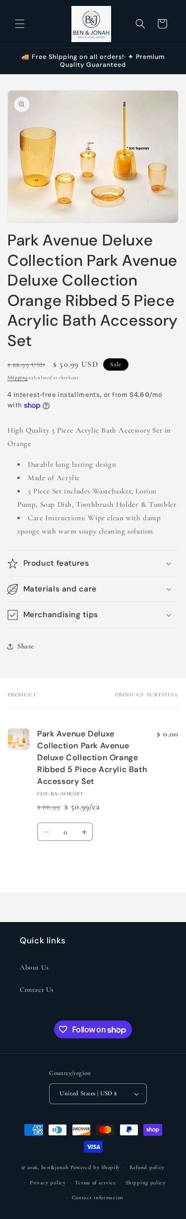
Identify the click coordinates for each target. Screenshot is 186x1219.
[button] (20, 24)
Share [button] (25, 646)
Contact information (98, 1197)
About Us (34, 967)
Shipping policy (145, 1182)
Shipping (17, 378)
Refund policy (147, 1167)
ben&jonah (55, 1167)
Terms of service (95, 1182)
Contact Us (37, 989)
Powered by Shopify (95, 1167)
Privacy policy (48, 1182)
